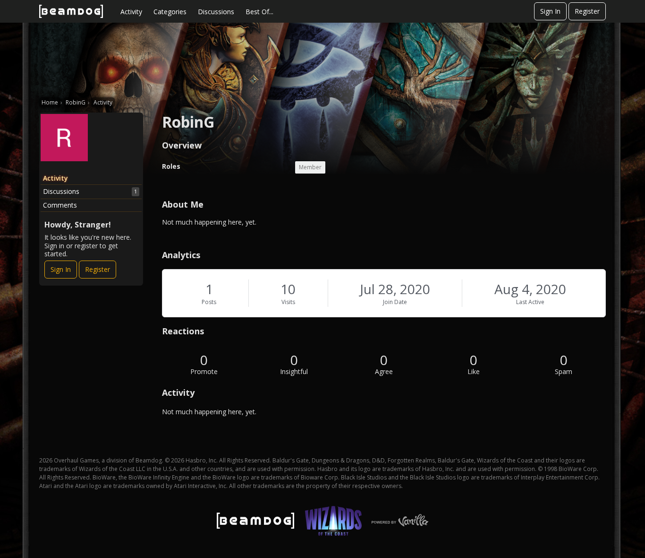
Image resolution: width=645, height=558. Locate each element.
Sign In (550, 11)
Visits (288, 301)
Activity (131, 11)
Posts (209, 301)
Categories (170, 11)
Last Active (530, 301)
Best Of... (259, 11)
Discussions (216, 11)
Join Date (395, 301)
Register (587, 11)
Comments (60, 205)
